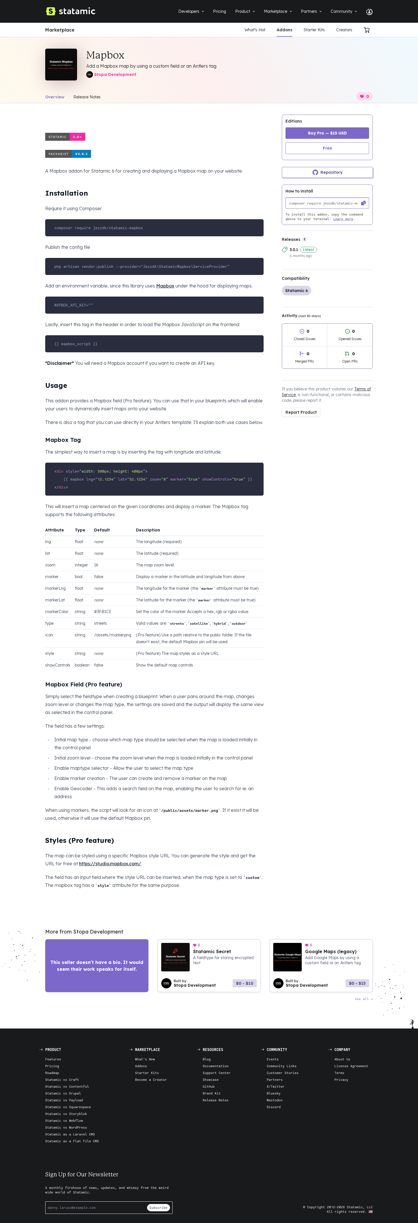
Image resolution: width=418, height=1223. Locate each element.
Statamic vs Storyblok (66, 1114)
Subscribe (158, 1207)
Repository (331, 172)
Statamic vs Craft (62, 1079)
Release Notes (87, 97)
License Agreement (351, 1066)
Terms (339, 1073)
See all (362, 999)
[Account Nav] (367, 11)
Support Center (217, 1073)
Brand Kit (212, 1093)
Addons (284, 29)
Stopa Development (115, 74)
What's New (145, 1059)
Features (53, 1059)
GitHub (209, 1086)
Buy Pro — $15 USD (327, 133)
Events (273, 1059)
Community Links (282, 1066)
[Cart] (368, 30)
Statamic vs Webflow (64, 1120)
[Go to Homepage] (70, 11)
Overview (54, 97)
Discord (274, 1107)
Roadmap (52, 1073)
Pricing (52, 1066)
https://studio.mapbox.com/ (110, 863)
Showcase (211, 1079)
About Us (342, 1059)
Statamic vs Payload (64, 1100)
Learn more (343, 219)
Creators (344, 29)
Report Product (301, 412)
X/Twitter (276, 1086)
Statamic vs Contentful (67, 1086)
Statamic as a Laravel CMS (70, 1134)
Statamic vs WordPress (66, 1127)
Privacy (341, 1079)
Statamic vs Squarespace (68, 1107)
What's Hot (255, 29)
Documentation (216, 1066)
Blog (207, 1059)
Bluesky (274, 1093)
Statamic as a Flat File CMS (72, 1141)
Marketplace (60, 30)
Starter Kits (314, 29)
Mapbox (165, 286)
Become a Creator (151, 1079)
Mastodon (275, 1100)
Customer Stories (283, 1073)
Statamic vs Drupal (63, 1093)
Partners (275, 1079)
